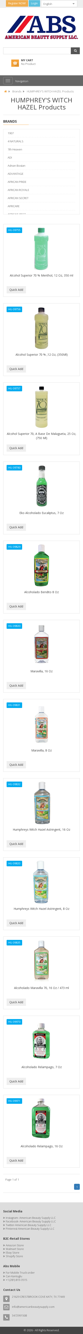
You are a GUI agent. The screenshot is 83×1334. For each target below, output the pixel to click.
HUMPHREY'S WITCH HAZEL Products (50, 91)
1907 (11, 133)
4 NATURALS (15, 141)
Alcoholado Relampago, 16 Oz (42, 1146)
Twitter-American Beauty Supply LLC (28, 1225)
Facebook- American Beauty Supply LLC (31, 1221)
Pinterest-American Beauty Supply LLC (30, 1229)
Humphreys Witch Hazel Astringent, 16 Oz (41, 829)
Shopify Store (14, 1256)
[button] (75, 50)
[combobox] (55, 3)
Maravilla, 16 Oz (41, 671)
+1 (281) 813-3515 (16, 1280)
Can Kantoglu (14, 1276)
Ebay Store (12, 1252)
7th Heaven (15, 149)
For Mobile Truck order (20, 1272)
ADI (10, 157)
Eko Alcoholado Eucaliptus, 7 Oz (41, 513)
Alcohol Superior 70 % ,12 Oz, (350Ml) (42, 354)
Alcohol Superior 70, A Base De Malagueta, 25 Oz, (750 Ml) (41, 436)
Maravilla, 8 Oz (41, 750)
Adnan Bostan (16, 165)
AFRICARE (14, 206)
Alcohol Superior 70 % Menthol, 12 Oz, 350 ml (41, 275)
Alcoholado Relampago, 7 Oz (41, 1067)
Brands (16, 91)
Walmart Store (15, 1249)
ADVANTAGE (15, 174)
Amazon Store (15, 1245)
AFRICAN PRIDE (17, 182)
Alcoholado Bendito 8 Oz (41, 592)
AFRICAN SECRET (18, 198)
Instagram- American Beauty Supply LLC (31, 1218)
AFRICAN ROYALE (18, 190)
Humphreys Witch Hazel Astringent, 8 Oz (41, 909)
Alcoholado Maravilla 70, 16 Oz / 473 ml (41, 988)
